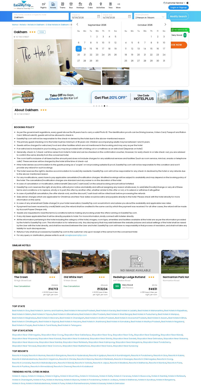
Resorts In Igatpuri (97, 355)
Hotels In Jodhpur (110, 379)
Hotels (23, 25)
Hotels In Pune (58, 383)
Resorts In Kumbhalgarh (118, 355)
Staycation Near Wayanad (24, 338)
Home (15, 25)
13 (79, 48)
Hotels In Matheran (128, 379)
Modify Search (178, 16)
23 (97, 54)
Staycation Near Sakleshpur (77, 334)
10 (103, 42)
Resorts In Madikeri (119, 362)
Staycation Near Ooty (123, 334)
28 (84, 60)
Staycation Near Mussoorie (25, 342)
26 (115, 54)
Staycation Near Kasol (101, 345)
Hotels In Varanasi (122, 376)
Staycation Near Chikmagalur (26, 334)
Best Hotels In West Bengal (119, 314)
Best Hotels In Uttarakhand (65, 314)
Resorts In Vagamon (48, 359)
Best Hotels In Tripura (42, 314)
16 (97, 48)
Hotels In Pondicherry (90, 379)
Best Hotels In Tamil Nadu (45, 325)
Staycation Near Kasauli (49, 338)
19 (115, 48)
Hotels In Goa (18, 383)
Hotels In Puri (39, 379)
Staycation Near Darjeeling (147, 334)
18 (109, 48)
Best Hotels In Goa (20, 310)
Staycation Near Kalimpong (101, 342)
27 (78, 60)
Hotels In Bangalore (165, 379)
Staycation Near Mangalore (129, 342)
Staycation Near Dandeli (124, 338)
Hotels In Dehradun (116, 383)
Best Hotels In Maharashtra (150, 310)
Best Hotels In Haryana (70, 321)
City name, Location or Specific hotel (30, 15)
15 (91, 48)
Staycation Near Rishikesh (75, 342)
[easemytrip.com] (23, 8)
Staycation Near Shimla (101, 338)
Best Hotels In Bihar (177, 317)
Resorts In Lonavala (21, 362)
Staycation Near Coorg (52, 334)
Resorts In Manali (66, 362)
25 (109, 54)
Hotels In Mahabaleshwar (38, 383)
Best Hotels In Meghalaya (24, 317)
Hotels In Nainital (159, 376)
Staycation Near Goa (102, 334)
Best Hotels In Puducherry (145, 314)
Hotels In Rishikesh (176, 376)
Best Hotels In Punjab (22, 325)
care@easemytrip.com (75, 235)
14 (85, 48)
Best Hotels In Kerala (106, 310)
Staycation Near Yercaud (24, 345)
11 (109, 42)
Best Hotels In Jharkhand (94, 321)
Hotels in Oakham (36, 25)
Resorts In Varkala (83, 362)
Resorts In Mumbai (157, 362)
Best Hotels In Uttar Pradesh (92, 314)
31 (164, 60)
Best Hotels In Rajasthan (175, 310)
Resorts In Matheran (138, 362)
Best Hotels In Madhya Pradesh (145, 321)
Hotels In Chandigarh (22, 379)
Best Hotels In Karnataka (118, 321)
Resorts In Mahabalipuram (44, 362)
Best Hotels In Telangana (69, 325)
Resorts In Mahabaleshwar (25, 359)
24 (103, 54)
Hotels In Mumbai (54, 379)
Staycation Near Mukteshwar (76, 345)
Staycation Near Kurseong (125, 345)
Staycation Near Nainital (50, 342)
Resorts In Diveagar (123, 359)
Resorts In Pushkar (21, 366)
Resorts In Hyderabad (77, 355)
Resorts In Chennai (63, 366)
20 (78, 54)
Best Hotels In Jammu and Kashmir (46, 310)
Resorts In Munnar (37, 355)
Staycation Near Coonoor (49, 345)
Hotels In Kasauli (98, 383)
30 (97, 60)
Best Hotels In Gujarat (49, 321)
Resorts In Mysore (85, 359)
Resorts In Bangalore (56, 355)
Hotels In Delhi (106, 376)
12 (115, 42)
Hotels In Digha (52, 376)
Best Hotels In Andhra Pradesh (99, 317)
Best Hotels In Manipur (168, 314)
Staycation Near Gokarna (175, 338)
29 (91, 60)
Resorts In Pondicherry (141, 355)
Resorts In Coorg (165, 359)
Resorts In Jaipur (101, 362)
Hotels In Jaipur (19, 376)
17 (103, 48)
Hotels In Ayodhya (146, 379)
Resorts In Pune (174, 362)
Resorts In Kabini (176, 355)
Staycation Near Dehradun (149, 338)
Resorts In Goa (160, 355)
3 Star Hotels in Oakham (57, 25)
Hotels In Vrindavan (89, 376)
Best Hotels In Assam (157, 317)
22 (91, 54)
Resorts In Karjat (20, 355)
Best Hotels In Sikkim (21, 314)
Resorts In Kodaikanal (83, 366)
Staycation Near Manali (172, 334)
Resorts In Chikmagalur (145, 359)
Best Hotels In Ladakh (127, 310)
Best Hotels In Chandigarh (72, 317)
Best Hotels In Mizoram (48, 317)
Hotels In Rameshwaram (77, 383)
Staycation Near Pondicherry (156, 342)
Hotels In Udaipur (36, 376)
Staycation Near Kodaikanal (75, 338)
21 (85, 54)
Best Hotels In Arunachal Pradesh (131, 317)
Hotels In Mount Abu (69, 376)
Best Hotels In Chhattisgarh (25, 321)
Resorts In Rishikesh (104, 359)
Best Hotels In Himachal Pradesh (79, 310)
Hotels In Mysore (71, 379)
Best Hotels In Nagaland (172, 321)
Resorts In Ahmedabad (42, 366)
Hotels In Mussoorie (141, 376)
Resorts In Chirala (67, 359)
